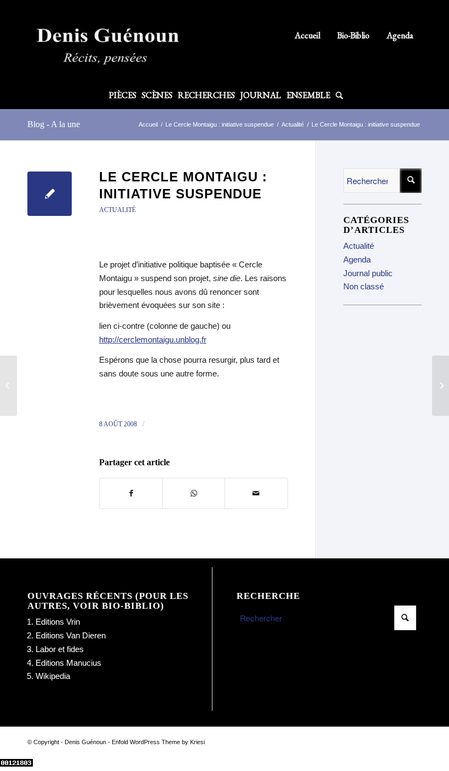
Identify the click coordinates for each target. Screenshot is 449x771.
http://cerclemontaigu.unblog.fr (152, 339)
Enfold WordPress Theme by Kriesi (158, 742)
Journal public (368, 273)
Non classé (363, 286)
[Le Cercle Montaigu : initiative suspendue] (49, 194)
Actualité (117, 210)
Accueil (307, 35)
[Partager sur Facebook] (131, 493)
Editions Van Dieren (71, 635)
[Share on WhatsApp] (194, 493)
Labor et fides (60, 649)
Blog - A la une (53, 124)
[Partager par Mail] (256, 493)
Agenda (400, 35)
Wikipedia (53, 676)
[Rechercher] (338, 95)
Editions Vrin (58, 621)
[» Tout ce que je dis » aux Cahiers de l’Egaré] (8, 386)
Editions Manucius (68, 662)
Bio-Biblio (353, 35)
